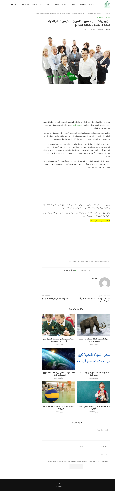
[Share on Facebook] (71, 270)
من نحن (34, 4)
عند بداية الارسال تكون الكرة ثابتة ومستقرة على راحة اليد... (59, 407)
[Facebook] (15, 4)
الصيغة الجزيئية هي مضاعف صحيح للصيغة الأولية (94, 407)
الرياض (73, 4)
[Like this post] (74, 270)
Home (108, 13)
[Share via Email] (64, 270)
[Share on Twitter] (69, 270)
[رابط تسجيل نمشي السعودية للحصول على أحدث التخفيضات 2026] (58, 325)
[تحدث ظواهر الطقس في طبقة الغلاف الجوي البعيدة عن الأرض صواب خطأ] (58, 359)
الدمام (57, 4)
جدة (65, 4)
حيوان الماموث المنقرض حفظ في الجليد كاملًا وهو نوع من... (93, 340)
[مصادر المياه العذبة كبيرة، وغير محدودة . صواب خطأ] (93, 359)
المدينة (49, 4)
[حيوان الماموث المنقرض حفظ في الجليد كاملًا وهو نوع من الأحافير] (93, 325)
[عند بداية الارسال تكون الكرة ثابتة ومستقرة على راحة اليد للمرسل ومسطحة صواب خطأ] (58, 392)
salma (108, 29)
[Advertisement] (76, 104)
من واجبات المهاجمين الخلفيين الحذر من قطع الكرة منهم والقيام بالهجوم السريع (89, 261)
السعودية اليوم (78, 125)
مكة (41, 4)
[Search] (6, 4)
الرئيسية (91, 4)
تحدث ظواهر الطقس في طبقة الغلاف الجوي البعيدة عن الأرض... (58, 373)
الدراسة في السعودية (94, 13)
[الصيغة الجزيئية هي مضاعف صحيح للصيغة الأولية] (93, 392)
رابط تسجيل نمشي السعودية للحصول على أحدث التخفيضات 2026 (58, 340)
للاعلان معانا (25, 4)
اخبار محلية (82, 4)
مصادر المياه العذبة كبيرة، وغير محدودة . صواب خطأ (94, 373)
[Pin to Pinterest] (67, 270)
